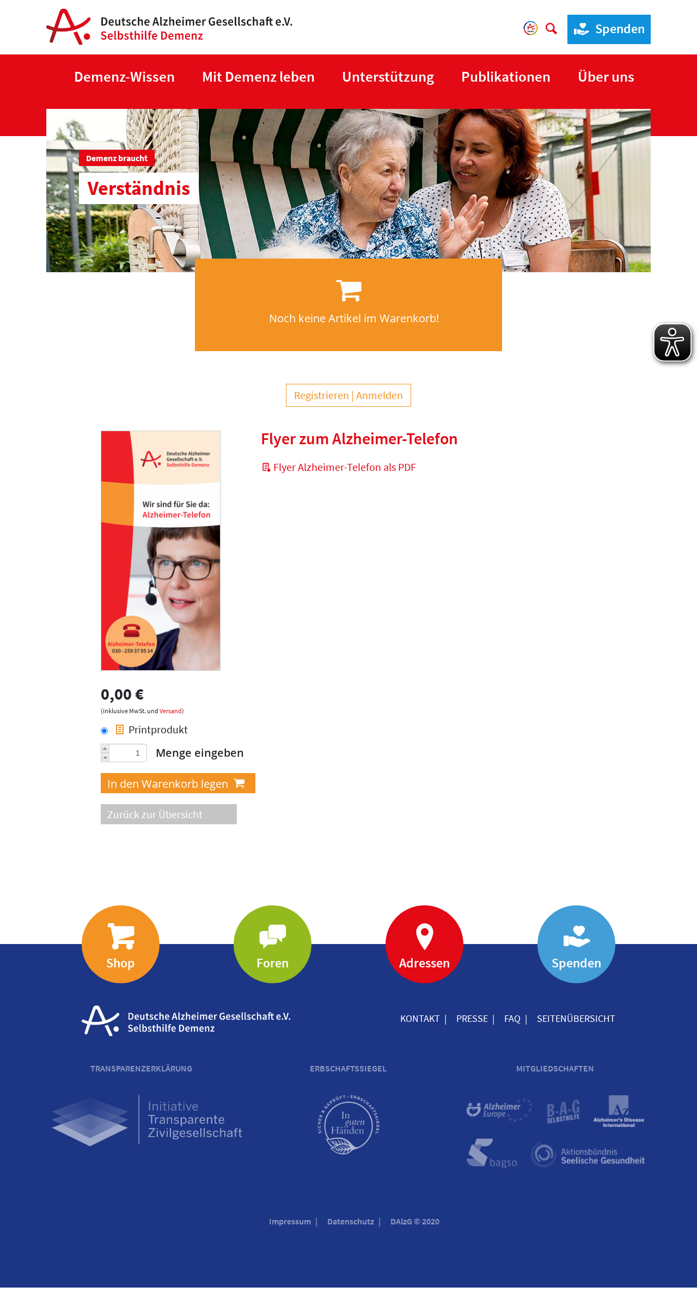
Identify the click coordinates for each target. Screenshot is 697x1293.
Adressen (424, 962)
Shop (120, 962)
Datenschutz (350, 1221)
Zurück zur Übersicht (155, 814)
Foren (272, 962)
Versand (171, 711)
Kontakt (420, 1018)
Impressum (290, 1221)
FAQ (512, 1018)
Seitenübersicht (576, 1018)
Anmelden (379, 395)
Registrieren (321, 395)
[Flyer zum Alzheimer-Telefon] (161, 552)
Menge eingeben (200, 752)
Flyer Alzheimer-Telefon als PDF (344, 467)
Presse (472, 1018)
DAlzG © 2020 (414, 1221)
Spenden (620, 28)
